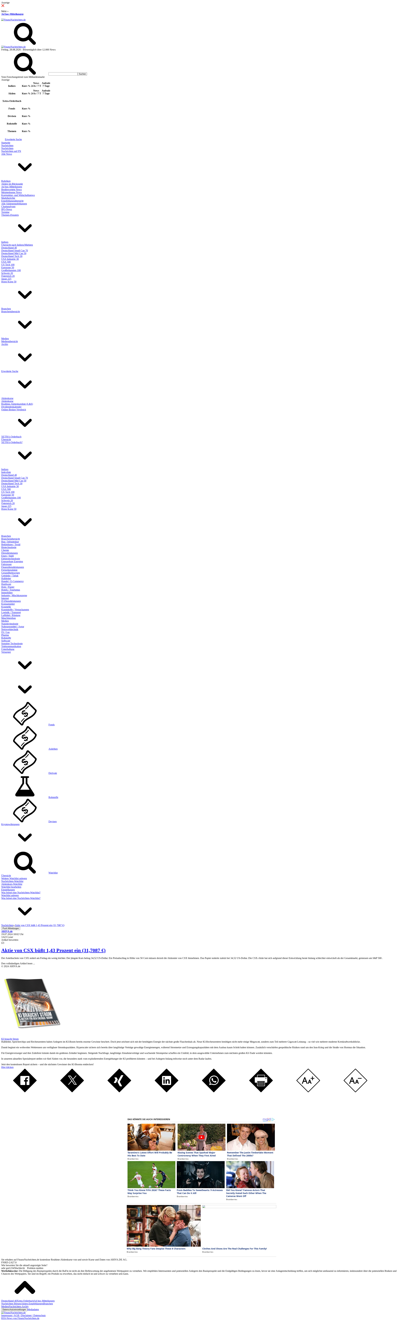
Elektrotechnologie (10, 558)
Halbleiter (6, 578)
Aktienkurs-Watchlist (11, 884)
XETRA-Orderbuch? (12, 442)
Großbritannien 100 (11, 270)
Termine (5, 212)
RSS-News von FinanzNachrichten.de (20, 1318)
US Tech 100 (7, 264)
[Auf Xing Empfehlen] (119, 1091)
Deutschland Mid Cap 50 (13, 253)
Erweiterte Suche (13, 139)
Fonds (51, 724)
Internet (5, 598)
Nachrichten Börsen (11, 1303)
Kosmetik (6, 606)
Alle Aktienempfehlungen (14, 203)
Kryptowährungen (10, 824)
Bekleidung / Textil (10, 544)
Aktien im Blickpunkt (12, 184)
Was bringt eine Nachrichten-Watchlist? (20, 892)
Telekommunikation (11, 646)
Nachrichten (7, 145)
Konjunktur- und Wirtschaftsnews (18, 195)
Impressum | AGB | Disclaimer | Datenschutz (23, 1315)
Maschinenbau (8, 618)
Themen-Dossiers (10, 215)
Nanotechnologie (9, 623)
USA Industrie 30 (10, 259)
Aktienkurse (7, 398)
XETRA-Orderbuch (11, 436)
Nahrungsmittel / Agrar (12, 626)
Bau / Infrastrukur (10, 541)
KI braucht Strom (10, 1039)
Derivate (52, 773)
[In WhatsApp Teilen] (213, 1091)
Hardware (6, 584)
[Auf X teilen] (72, 1091)
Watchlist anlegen (10, 895)
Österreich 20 (8, 276)
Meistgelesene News (11, 192)
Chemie (5, 550)
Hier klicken (7, 1067)
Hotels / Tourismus (10, 589)
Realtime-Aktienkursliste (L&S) (17, 404)
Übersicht (6, 439)
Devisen (52, 821)
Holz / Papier (7, 587)
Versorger (6, 652)
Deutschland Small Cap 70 (14, 250)
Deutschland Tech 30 (11, 256)
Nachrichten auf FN (11, 151)
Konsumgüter (8, 604)
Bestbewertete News (11, 189)
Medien (5, 338)
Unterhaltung (7, 649)
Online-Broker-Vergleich (13, 409)
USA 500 (6, 261)
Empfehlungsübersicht (12, 200)
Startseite (5, 142)
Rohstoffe (6, 638)
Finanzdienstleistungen (12, 567)
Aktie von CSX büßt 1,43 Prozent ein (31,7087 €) (53, 950)
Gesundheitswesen (10, 572)
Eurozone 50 (7, 267)
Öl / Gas (5, 632)
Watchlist (53, 872)
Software (5, 640)
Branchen (6, 308)
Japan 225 (6, 278)
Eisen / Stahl (7, 555)
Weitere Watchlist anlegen (14, 878)
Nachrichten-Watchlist (12, 881)
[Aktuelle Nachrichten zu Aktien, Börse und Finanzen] (13, 19)
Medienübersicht (9, 341)
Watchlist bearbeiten (11, 887)
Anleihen (53, 749)
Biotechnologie (8, 547)
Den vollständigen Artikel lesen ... (18, 963)
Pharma (5, 635)
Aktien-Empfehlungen (32, 1303)
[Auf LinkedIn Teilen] (166, 1091)
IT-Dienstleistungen (11, 601)
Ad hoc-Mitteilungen (12, 14)
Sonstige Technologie (12, 643)
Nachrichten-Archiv (19, 1306)
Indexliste (6, 472)
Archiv (4, 344)
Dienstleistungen (9, 553)
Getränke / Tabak (9, 575)
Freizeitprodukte (9, 570)
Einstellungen (8, 889)
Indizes (4, 242)
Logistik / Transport (11, 612)
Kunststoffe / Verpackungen (15, 609)
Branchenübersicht (10, 311)
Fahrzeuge (6, 564)
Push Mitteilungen (11, 928)
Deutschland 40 (9, 247)
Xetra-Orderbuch (25, 1300)
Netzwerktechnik (9, 629)
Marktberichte (8, 198)
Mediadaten (33, 1309)
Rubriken (6, 181)
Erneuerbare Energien (12, 561)
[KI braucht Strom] (31, 1036)
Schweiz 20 (7, 273)
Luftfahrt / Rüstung (10, 615)
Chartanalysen (8, 206)
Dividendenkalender (11, 406)
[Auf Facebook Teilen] (24, 1091)
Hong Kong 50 (8, 281)
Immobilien (7, 592)
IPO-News (6, 209)
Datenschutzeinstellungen (14, 1309)
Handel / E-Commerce (12, 581)
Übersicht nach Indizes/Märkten (17, 245)
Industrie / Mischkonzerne (14, 595)
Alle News (6, 154)
